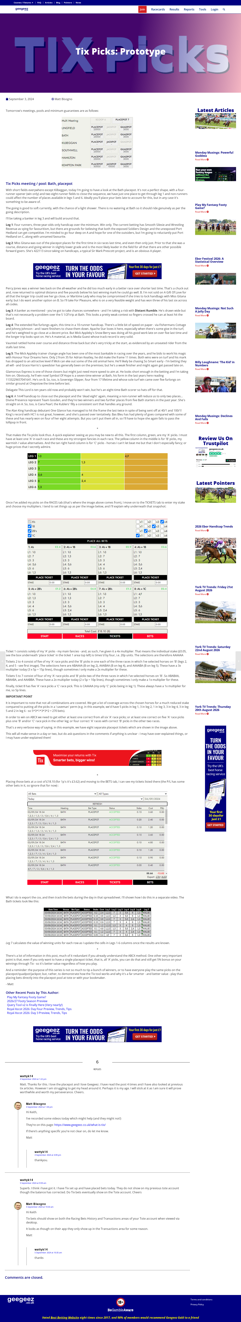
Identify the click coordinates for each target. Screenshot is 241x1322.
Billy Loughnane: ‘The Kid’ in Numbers (215, 363)
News (78, 2)
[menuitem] (24, 3)
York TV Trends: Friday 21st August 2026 (214, 588)
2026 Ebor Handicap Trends (214, 526)
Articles (48, 2)
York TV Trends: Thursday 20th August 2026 (213, 708)
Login (214, 9)
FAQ (39, 2)
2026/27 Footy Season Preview (27, 1001)
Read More (201, 159)
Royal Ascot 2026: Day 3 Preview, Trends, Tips (37, 1013)
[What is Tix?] (238, 661)
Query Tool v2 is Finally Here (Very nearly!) (35, 1005)
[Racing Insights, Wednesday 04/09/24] (2, 661)
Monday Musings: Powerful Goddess (214, 154)
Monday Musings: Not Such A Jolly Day (214, 309)
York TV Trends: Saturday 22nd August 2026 (212, 648)
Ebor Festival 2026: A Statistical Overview (209, 260)
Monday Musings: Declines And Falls (214, 417)
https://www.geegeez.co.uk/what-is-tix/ (80, 1125)
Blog (58, 2)
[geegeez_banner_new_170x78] (22, 9)
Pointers (68, 2)
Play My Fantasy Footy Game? (26, 997)
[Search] (224, 9)
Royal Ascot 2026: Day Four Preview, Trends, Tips (39, 1009)
